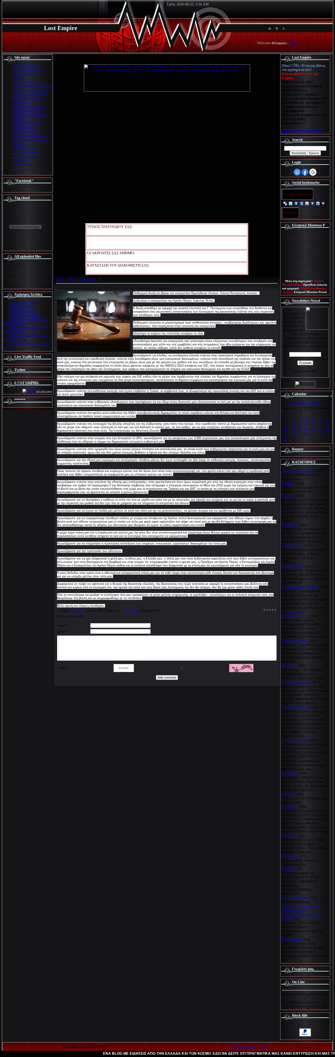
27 (312, 434)
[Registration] (277, 28)
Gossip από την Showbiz (300, 587)
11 (300, 424)
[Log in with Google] (313, 172)
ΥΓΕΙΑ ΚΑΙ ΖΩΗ (295, 740)
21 (320, 429)
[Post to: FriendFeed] (318, 203)
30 (285, 439)
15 (327, 424)
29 (327, 434)
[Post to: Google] (307, 203)
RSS (292, 43)
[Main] (269, 28)
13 (312, 424)
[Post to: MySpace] (312, 203)
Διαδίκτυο (289, 835)
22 (327, 429)
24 (293, 434)
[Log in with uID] (297, 172)
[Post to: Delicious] (285, 203)
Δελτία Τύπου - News (297, 470)
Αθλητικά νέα (292, 545)
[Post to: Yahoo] (323, 203)
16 (285, 429)
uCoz (264, 1047)
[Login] (284, 28)
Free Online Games (296, 898)
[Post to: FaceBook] (301, 203)
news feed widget (44, 391)
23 (285, 434)
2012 (71, 279)
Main (60, 279)
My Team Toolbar (22, 311)
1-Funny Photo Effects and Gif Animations (26, 321)
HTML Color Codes (24, 315)
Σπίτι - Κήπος (292, 939)
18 (300, 429)
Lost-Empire (130, 610)
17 (293, 429)
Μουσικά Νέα (292, 566)
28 (320, 434)
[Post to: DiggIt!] (296, 203)
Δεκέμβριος (86, 279)
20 (312, 429)
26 (306, 434)
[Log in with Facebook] (305, 172)
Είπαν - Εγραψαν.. (295, 641)
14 (320, 424)
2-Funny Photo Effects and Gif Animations (26, 329)
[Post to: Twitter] (290, 203)
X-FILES (289, 869)
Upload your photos (23, 303)
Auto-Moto (290, 773)
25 (300, 434)
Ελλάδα (77, 610)
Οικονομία (289, 525)
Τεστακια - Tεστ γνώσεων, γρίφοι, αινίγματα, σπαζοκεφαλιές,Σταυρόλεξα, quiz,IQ (302, 912)
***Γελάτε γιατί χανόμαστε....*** (294, 614)
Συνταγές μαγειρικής (297, 682)
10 (293, 424)
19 (306, 429)
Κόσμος (288, 496)
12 (306, 424)
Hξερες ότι (290, 666)
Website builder (243, 1047)
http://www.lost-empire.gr (301, 131)
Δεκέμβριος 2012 (306, 403)
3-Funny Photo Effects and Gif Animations (26, 338)
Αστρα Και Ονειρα (295, 707)
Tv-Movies (290, 806)
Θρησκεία (289, 794)
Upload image (19, 307)
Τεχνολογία (290, 856)
